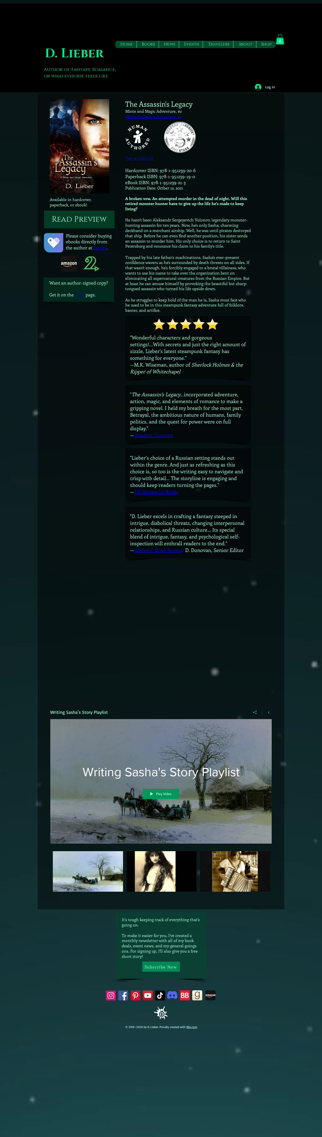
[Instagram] (111, 995)
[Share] (255, 712)
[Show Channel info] (267, 712)
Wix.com (191, 1027)
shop (80, 295)
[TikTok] (160, 995)
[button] (148, 44)
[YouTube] (148, 995)
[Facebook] (123, 995)
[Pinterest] (135, 995)
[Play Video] (88, 871)
